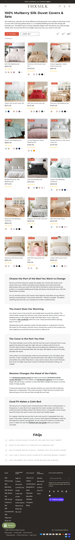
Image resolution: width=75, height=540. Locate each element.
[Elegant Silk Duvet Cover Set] (37, 207)
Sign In (18, 478)
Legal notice (33, 535)
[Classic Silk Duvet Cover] (60, 246)
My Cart (18, 512)
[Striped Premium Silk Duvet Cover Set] (60, 129)
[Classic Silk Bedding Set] (15, 129)
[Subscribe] (69, 478)
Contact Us (19, 487)
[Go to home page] (37, 6)
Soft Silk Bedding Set (12, 64)
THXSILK (11, 530)
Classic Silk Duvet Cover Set (14, 103)
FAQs (17, 490)
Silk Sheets (9, 490)
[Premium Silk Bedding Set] (60, 92)
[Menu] (5, 6)
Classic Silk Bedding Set (13, 140)
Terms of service (27, 532)
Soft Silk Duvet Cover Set (36, 103)
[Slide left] (6, 2)
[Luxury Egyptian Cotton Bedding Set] (37, 129)
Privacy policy (17, 532)
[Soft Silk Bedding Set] (15, 52)
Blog (28, 505)
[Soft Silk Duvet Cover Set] (37, 92)
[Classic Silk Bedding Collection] (60, 168)
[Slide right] (68, 2)
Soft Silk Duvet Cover (57, 218)
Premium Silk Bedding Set (59, 103)
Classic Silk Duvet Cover (58, 258)
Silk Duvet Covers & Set (8, 502)
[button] (59, 6)
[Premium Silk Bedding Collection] (15, 207)
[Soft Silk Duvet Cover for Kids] (37, 246)
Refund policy (8, 532)
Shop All (8, 521)
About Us (29, 478)
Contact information (22, 535)
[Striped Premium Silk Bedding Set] (15, 168)
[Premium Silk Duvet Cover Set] (37, 52)
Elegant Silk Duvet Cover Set (37, 218)
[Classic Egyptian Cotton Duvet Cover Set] (60, 52)
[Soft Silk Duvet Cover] (60, 207)
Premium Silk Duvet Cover (14, 258)
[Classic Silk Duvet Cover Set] (15, 92)
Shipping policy (10, 535)
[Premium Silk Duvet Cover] (15, 246)
